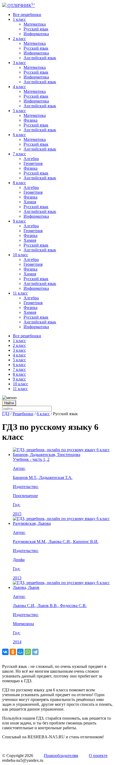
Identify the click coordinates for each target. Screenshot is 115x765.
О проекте (98, 755)
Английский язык (40, 58)
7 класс (19, 154)
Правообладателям (61, 755)
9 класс (19, 221)
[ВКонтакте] (5, 652)
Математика (35, 24)
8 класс (19, 182)
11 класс (20, 293)
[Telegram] (35, 652)
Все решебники (27, 14)
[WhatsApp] (28, 652)
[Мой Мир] (20, 652)
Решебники (23, 413)
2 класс (19, 38)
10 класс (20, 254)
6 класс (19, 134)
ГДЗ (5, 413)
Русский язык (36, 29)
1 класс (19, 19)
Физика (30, 120)
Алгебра (31, 158)
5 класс (19, 110)
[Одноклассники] (13, 652)
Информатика (36, 33)
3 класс (19, 62)
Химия (30, 202)
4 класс (19, 86)
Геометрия (33, 163)
